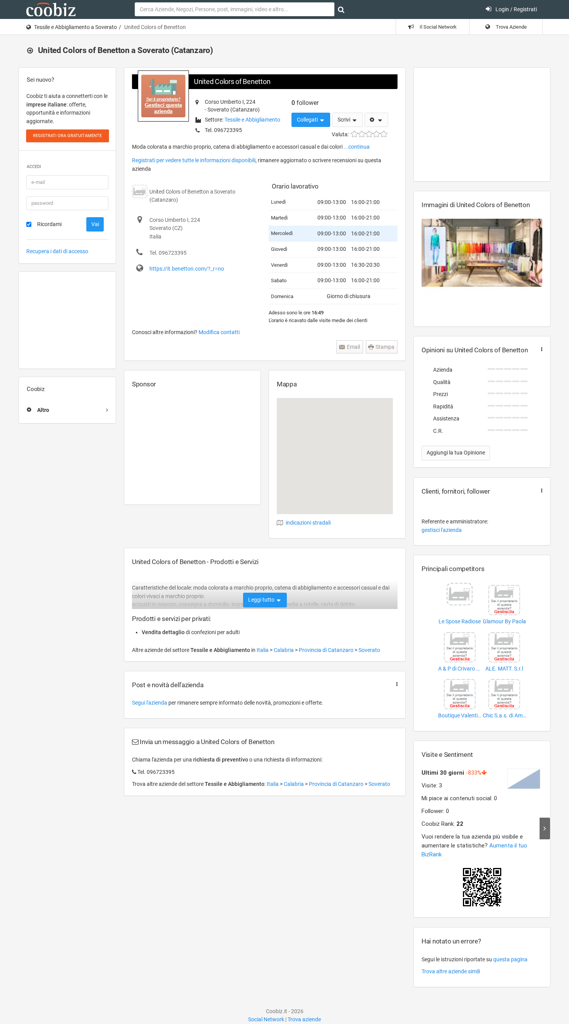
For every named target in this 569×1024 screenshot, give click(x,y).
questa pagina (510, 959)
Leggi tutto (262, 600)
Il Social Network (437, 27)
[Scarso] (361, 134)
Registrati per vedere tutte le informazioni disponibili (193, 160)
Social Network (266, 1019)
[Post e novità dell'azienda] (395, 684)
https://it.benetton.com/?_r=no (186, 269)
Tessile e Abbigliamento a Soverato (75, 27)
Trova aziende (304, 1019)
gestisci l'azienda (442, 530)
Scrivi (344, 120)
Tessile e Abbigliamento (252, 120)
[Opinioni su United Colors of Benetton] (540, 349)
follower (305, 102)
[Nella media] (369, 134)
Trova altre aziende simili (451, 971)
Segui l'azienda (149, 703)
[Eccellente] (383, 134)
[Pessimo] (354, 134)
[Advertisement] (67, 320)
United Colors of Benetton (232, 81)
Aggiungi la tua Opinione (456, 452)
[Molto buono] (376, 134)
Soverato (369, 650)
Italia (263, 650)
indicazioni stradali (308, 523)
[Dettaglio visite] (545, 828)
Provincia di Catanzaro (327, 650)
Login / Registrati (515, 9)
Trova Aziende (511, 27)
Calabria (284, 650)
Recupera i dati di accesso (57, 251)
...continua (357, 147)
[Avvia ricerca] (341, 9)
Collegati (308, 120)
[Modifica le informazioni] (376, 120)
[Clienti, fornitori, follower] (540, 490)
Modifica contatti (219, 332)
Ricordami (49, 224)
